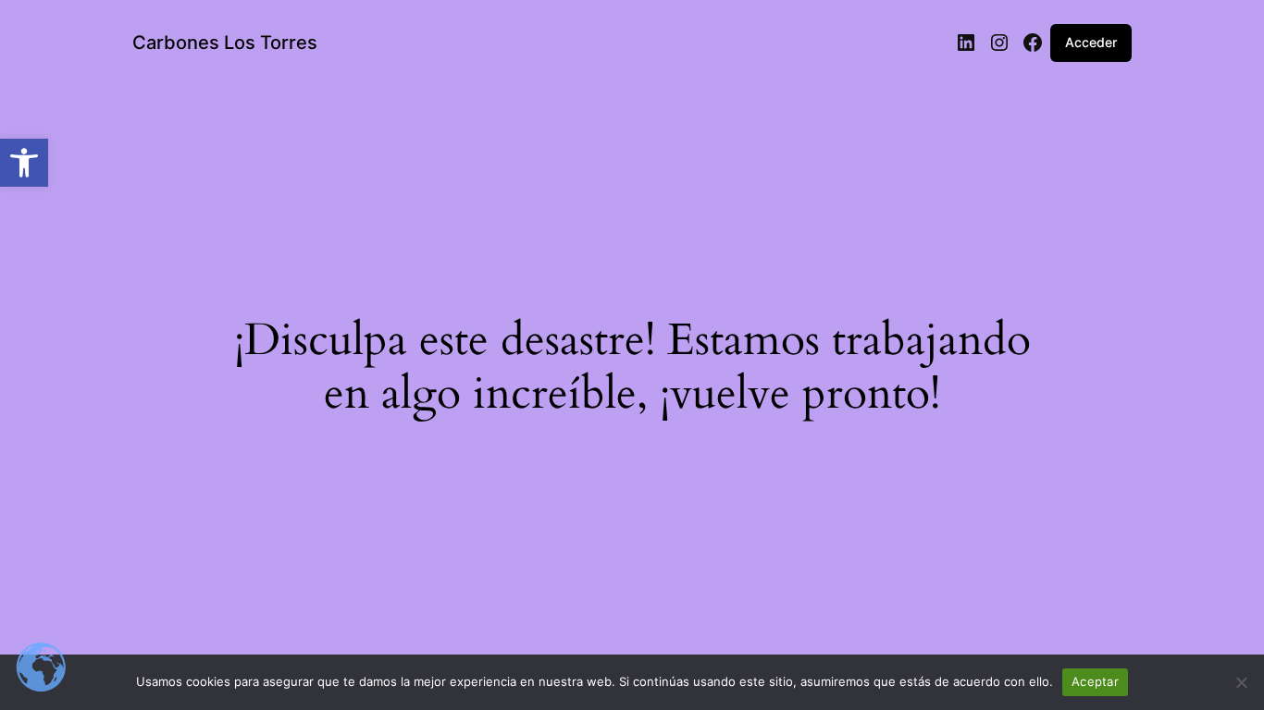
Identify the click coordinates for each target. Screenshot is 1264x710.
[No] (1241, 682)
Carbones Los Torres (224, 42)
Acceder (1091, 42)
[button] (24, 163)
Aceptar (1095, 681)
